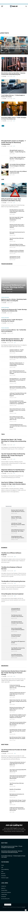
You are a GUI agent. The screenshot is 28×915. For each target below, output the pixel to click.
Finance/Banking (5, 869)
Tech (2, 871)
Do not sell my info (5, 898)
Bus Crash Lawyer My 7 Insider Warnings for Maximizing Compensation (16, 218)
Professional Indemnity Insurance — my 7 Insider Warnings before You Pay (17, 686)
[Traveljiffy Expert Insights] (14, 6)
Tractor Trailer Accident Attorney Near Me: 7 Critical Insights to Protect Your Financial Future (17, 159)
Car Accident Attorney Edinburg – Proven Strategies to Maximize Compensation (18, 166)
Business (3, 873)
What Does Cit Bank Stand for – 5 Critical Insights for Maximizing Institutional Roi (17, 364)
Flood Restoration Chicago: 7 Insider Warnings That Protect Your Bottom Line (18, 731)
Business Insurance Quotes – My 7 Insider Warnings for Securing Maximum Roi (17, 709)
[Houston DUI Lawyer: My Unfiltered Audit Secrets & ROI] (4, 173)
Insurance (3, 875)
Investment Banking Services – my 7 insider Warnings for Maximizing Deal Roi (18, 426)
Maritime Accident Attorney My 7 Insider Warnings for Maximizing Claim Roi (17, 226)
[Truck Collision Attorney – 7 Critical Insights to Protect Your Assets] (14, 86)
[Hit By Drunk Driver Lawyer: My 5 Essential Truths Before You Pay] (14, 190)
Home (2, 865)
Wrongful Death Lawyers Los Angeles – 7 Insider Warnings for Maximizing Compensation (13, 142)
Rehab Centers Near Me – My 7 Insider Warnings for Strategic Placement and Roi (18, 701)
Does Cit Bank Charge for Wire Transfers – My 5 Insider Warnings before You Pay (17, 418)
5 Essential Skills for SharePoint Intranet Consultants (15, 610)
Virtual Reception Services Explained (12, 594)
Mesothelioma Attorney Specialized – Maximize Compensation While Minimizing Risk (13, 73)
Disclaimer (3, 896)
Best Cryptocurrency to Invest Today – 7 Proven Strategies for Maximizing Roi (14, 48)
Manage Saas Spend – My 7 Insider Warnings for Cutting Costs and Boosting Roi (13, 441)
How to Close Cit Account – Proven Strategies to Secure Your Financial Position (17, 410)
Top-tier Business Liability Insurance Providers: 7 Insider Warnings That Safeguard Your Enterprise (18, 716)
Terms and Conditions (6, 892)
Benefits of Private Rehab (15, 789)
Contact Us (3, 886)
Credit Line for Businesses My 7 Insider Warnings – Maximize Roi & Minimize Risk (17, 809)
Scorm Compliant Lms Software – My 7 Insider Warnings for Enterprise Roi (17, 518)
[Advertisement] (14, 20)
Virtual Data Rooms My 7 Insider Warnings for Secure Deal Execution (17, 538)
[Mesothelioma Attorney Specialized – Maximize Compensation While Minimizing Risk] (14, 64)
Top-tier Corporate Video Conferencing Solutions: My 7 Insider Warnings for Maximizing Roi (13, 455)
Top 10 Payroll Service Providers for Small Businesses (16, 636)
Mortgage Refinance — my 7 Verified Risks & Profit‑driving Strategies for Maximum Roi (18, 380)
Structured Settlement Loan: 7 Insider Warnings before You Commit (14, 287)
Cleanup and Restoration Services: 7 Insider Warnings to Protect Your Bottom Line (18, 694)
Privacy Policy (4, 890)
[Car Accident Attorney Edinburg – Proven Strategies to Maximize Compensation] (4, 165)
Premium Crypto (4, 877)
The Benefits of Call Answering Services (13, 581)
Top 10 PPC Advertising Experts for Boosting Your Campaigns (17, 656)
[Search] (26, 6)
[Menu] (2, 6)
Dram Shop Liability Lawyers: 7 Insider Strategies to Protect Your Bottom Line (13, 118)
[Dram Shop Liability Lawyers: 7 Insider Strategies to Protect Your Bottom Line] (14, 109)
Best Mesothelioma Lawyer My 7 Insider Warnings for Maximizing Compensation (17, 211)
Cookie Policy (4, 894)
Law (3, 58)
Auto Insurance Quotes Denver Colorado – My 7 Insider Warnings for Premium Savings (14, 672)
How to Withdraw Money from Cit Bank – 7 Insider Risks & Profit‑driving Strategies (18, 372)
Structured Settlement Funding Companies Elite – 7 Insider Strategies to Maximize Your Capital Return (18, 402)
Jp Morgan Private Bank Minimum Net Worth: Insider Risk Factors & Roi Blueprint (18, 394)
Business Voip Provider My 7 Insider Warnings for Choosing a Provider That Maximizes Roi (18, 511)
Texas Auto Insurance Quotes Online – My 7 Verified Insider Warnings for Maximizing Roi (18, 723)
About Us (3, 888)
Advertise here (8, 506)
